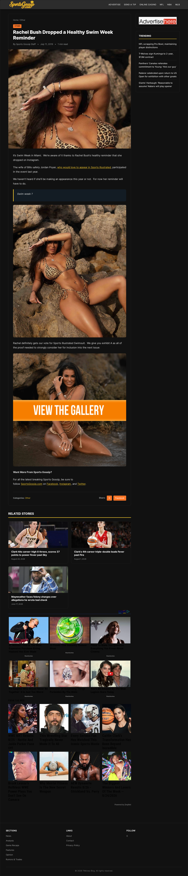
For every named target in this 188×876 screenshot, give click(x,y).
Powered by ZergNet (123, 805)
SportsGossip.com (31, 483)
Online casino (148, 4)
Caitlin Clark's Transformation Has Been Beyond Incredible (116, 742)
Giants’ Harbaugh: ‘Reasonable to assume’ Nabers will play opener (156, 84)
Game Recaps (12, 845)
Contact (70, 840)
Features (10, 850)
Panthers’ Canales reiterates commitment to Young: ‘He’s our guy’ (157, 65)
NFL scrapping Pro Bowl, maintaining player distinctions (158, 46)
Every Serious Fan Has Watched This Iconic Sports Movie (85, 740)
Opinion (9, 855)
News (8, 836)
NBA (169, 4)
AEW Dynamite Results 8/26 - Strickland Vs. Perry (85, 787)
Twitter (81, 483)
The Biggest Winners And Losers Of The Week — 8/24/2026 (116, 789)
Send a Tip (130, 4)
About (69, 836)
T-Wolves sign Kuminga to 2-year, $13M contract (156, 55)
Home (15, 20)
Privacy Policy (73, 845)
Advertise (115, 4)
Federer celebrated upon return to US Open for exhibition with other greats (158, 75)
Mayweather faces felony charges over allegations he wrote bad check (33, 598)
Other (22, 20)
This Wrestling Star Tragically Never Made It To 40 (53, 740)
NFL (162, 4)
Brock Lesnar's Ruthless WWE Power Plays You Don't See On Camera (20, 791)
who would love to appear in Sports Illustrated (84, 167)
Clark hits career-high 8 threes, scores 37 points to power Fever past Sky (35, 553)
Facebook (52, 483)
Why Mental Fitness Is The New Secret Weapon (54, 787)
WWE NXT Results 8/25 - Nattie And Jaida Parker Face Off (21, 742)
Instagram (65, 483)
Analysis (10, 840)
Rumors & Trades (14, 859)
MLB (177, 4)
